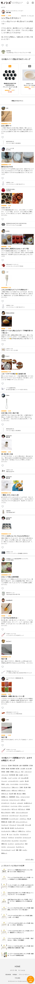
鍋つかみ (19, 793)
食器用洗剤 (12, 796)
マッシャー (4, 781)
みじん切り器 (24, 778)
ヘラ (19, 778)
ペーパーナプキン (24, 784)
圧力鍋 (10, 765)
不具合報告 (17, 978)
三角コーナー (15, 787)
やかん (17, 796)
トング (10, 778)
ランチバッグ (4, 825)
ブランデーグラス (6, 840)
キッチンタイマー (6, 831)
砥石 (17, 775)
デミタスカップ (24, 834)
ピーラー (26, 775)
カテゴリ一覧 (13, 970)
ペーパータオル (14, 784)
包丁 (22, 771)
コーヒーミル (4, 800)
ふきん (7, 784)
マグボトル (11, 837)
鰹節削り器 (4, 822)
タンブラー (16, 834)
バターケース (4, 815)
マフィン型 (28, 825)
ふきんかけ (20, 803)
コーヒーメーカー (25, 796)
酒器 (20, 850)
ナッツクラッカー (14, 818)
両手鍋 (3, 768)
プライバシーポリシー (24, 974)
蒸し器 (29, 818)
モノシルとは (21, 970)
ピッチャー (11, 843)
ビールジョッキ (27, 837)
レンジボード (26, 806)
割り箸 (25, 787)
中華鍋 (12, 771)
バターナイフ (28, 771)
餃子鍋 (17, 768)
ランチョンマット (6, 787)
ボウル (20, 806)
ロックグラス (15, 840)
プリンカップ (12, 825)
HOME (17, 966)
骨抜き (3, 784)
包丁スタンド (21, 809)
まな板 (21, 775)
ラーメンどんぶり (6, 850)
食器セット (4, 853)
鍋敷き (24, 793)
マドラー (3, 847)
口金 (2, 828)
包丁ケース (14, 809)
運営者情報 (8, 974)
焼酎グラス (4, 843)
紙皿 (15, 793)
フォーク (3, 834)
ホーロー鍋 (29, 768)
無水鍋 (7, 768)
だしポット (13, 803)
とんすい (24, 850)
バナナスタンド (5, 806)
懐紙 (29, 787)
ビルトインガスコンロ (22, 812)
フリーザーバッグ (14, 815)
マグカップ (4, 837)
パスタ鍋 (22, 768)
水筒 (13, 822)
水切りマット (21, 790)
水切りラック (4, 793)
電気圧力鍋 (15, 765)
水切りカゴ (14, 790)
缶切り (13, 812)
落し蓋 (27, 781)
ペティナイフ (4, 775)
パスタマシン (22, 818)
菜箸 (17, 850)
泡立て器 (7, 828)
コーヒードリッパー (14, 800)
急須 (26, 843)
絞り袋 (12, 828)
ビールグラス (18, 837)
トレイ (10, 834)
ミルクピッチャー (19, 843)
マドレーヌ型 (20, 825)
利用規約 (15, 974)
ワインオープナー (6, 809)
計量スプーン (21, 831)
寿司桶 (28, 809)
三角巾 (21, 787)
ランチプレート (20, 847)
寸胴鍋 (7, 771)
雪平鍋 (3, 771)
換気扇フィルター (6, 790)
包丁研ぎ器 (12, 775)
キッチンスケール (19, 828)
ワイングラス (22, 840)
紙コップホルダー (6, 812)
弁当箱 (10, 822)
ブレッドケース (23, 815)
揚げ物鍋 (12, 768)
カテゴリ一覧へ (29, 859)
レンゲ (13, 850)
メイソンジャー (11, 847)
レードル (14, 778)
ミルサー (21, 781)
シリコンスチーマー (13, 781)
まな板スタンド (28, 803)
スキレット (17, 771)
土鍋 (20, 765)
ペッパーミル (13, 806)
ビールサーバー (5, 803)
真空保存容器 (4, 818)
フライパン (4, 765)
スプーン (28, 831)
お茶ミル (23, 800)
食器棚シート (4, 796)
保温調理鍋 (25, 765)
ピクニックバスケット (21, 822)
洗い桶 (11, 793)
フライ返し (4, 778)
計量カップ (14, 831)
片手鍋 (31, 765)
